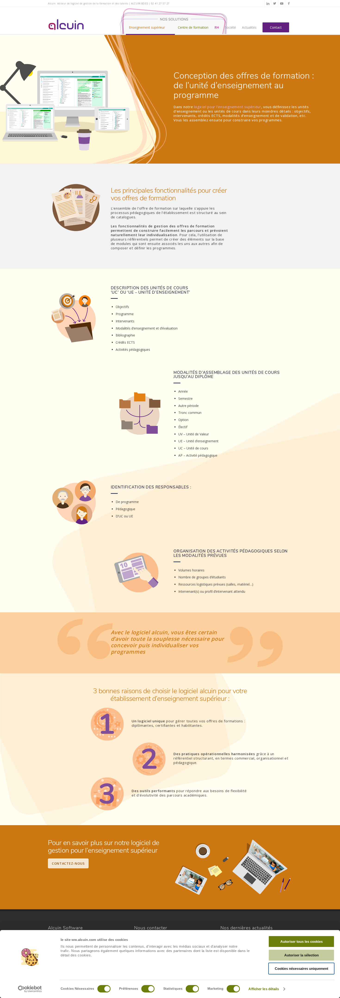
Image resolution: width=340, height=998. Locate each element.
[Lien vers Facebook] (288, 3)
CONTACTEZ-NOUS (68, 863)
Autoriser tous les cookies (301, 941)
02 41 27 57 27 (160, 3)
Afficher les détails (263, 989)
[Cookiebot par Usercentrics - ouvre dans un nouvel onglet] (30, 989)
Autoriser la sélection (301, 955)
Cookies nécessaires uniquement (301, 969)
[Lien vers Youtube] (281, 3)
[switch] (148, 988)
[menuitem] (150, 21)
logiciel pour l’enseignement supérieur (227, 106)
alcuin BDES (139, 3)
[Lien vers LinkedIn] (268, 3)
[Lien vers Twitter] (274, 3)
